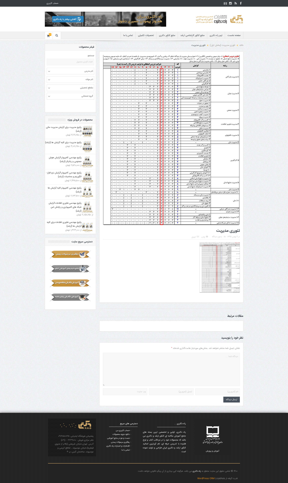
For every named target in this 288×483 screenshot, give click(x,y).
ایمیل (194, 237)
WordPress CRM (206, 478)
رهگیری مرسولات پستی (120, 442)
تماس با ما (128, 36)
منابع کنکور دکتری (167, 36)
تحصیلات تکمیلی (146, 36)
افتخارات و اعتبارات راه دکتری (118, 446)
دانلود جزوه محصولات (121, 434)
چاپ (203, 237)
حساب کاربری (52, 3)
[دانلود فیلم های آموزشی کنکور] (70, 269)
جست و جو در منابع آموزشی (118, 438)
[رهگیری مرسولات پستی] (70, 254)
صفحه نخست (234, 36)
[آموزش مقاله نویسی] (70, 283)
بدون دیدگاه (217, 236)
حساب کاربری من (123, 430)
